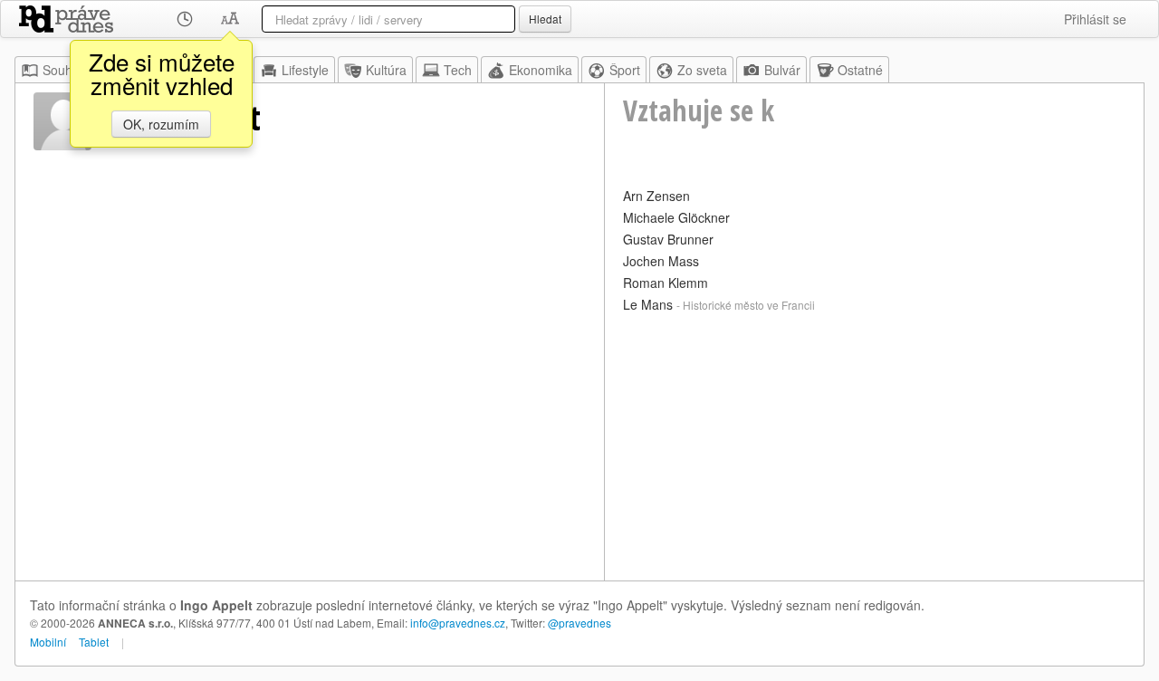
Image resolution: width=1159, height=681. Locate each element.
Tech (458, 70)
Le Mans (648, 304)
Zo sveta (702, 70)
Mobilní (48, 641)
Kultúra (386, 70)
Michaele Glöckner (676, 217)
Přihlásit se (1095, 19)
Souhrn (63, 70)
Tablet (94, 641)
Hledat (545, 18)
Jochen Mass (661, 261)
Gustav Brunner (668, 239)
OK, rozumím (161, 124)
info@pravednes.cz (457, 622)
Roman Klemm (665, 282)
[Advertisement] (874, 444)
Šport (624, 70)
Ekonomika (540, 70)
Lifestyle (305, 70)
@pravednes (579, 622)
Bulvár (782, 70)
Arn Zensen (656, 196)
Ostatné (860, 70)
